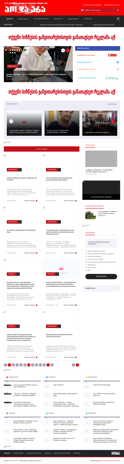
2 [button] (7, 49)
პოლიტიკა (11, 274)
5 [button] (14, 49)
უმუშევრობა (91, 264)
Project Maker (106, 460)
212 (13, 365)
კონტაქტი (88, 19)
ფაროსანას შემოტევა (94, 256)
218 (37, 365)
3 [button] (10, 49)
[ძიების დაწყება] (117, 10)
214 (21, 365)
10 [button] (14, 52)
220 (44, 365)
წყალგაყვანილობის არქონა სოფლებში (100, 253)
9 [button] (12, 52)
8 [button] (10, 52)
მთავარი (9, 19)
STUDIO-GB (116, 460)
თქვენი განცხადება (113, 5)
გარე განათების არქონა (95, 259)
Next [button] (68, 50)
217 (33, 365)
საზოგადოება (12, 169)
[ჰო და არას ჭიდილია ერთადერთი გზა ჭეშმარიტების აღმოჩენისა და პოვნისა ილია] (25, 14)
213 (17, 365)
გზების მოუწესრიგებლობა (96, 251)
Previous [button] (63, 50)
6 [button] (16, 49)
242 (52, 365)
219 (40, 365)
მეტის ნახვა (112, 104)
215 (25, 365)
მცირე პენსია (91, 267)
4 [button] (12, 49)
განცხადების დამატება (92, 5)
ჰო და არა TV (58, 19)
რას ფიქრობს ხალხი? (41, 19)
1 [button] (5, 49)
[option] (38, 64)
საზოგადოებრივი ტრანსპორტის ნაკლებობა (101, 262)
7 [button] (19, 49)
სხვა (88, 270)
